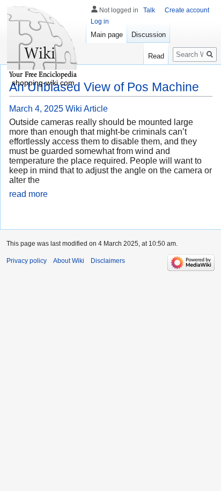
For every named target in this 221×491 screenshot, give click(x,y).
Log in (100, 21)
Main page (107, 35)
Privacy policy (26, 261)
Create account (187, 10)
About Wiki (68, 261)
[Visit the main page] (43, 43)
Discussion (148, 35)
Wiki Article (86, 108)
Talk (149, 10)
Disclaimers (108, 261)
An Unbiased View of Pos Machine (104, 87)
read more (28, 194)
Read (156, 56)
